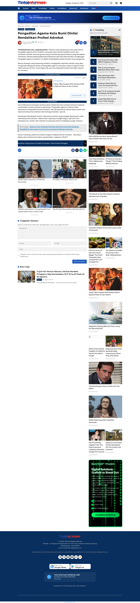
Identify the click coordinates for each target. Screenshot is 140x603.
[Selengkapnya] (120, 30)
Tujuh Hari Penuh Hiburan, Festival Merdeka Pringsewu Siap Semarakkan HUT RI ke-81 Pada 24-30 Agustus (61, 274)
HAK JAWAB (74, 552)
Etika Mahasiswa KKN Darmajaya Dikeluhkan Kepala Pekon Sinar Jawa (107, 77)
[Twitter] (77, 150)
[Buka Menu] (121, 3)
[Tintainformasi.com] (32, 3)
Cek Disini (57, 579)
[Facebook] (73, 150)
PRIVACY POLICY (84, 552)
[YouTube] (72, 558)
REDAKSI (35, 552)
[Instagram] (68, 558)
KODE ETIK (42, 552)
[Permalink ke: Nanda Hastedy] (20, 43)
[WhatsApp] (85, 150)
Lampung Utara (30, 29)
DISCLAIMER (64, 552)
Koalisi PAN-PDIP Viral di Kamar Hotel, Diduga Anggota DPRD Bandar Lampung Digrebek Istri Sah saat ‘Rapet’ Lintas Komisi (108, 100)
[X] (64, 558)
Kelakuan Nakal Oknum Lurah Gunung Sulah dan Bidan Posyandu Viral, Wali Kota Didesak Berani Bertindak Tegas (108, 84)
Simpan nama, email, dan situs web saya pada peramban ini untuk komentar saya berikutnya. (50, 255)
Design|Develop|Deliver (105, 515)
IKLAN (106, 552)
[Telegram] (81, 150)
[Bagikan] (85, 42)
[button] (111, 3)
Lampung (21, 29)
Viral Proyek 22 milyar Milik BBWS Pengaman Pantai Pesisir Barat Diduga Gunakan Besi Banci (108, 61)
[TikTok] (76, 558)
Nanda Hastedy (27, 42)
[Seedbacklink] (80, 557)
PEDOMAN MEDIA (53, 552)
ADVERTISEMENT (97, 552)
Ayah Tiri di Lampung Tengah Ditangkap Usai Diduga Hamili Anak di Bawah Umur (109, 92)
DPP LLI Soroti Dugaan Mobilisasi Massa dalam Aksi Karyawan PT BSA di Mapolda (109, 69)
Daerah (39, 279)
